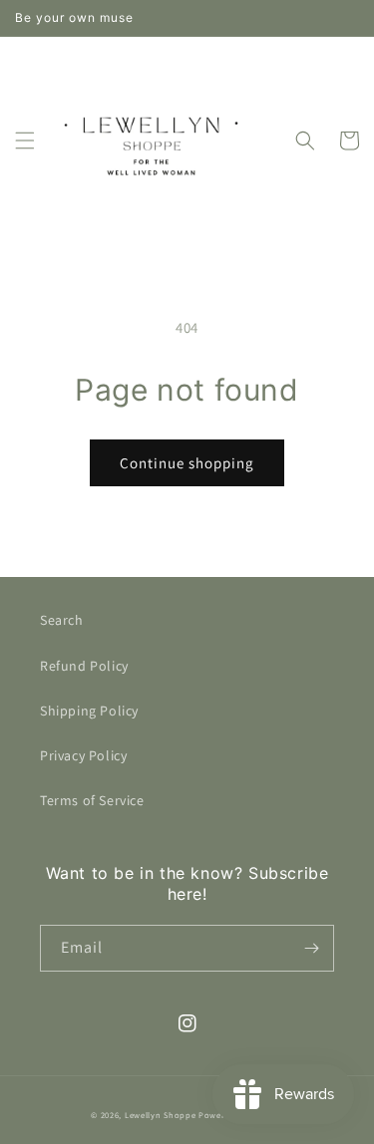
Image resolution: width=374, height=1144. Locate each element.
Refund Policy (84, 666)
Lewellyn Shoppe (160, 1114)
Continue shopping (187, 462)
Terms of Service (92, 800)
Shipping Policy (89, 710)
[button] (25, 140)
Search (62, 620)
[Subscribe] (311, 948)
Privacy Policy (83, 755)
